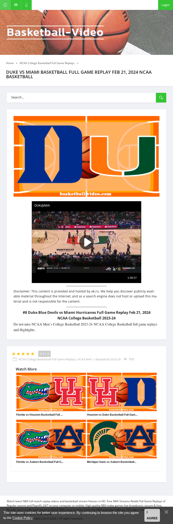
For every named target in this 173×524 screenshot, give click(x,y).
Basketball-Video (55, 32)
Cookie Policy (22, 518)
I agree (152, 515)
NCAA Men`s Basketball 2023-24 (99, 359)
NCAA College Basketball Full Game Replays (47, 359)
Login (166, 5)
